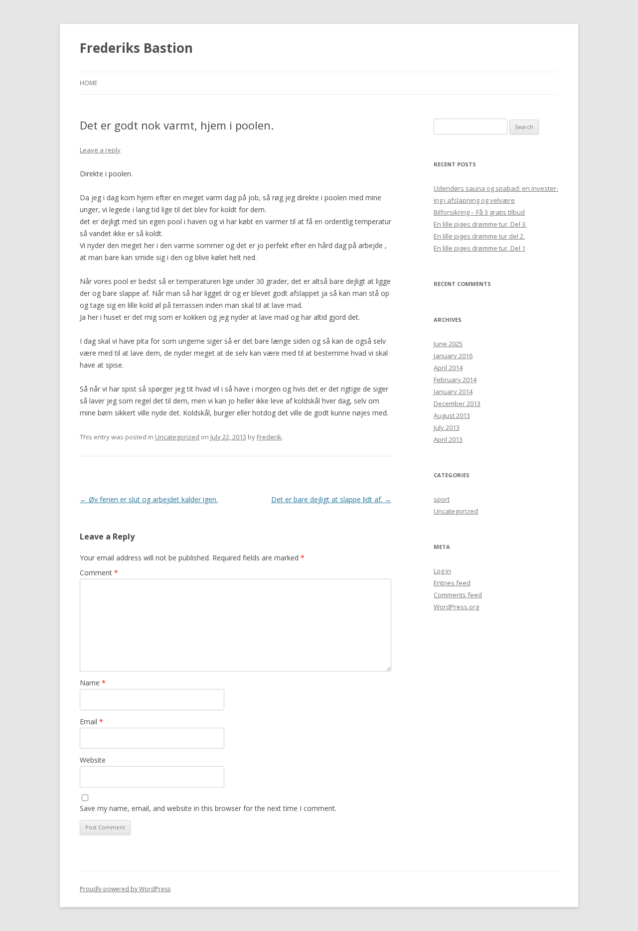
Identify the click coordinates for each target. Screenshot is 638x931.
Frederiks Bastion (136, 48)
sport (442, 499)
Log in (442, 570)
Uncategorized (177, 436)
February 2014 (455, 379)
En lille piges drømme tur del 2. (479, 236)
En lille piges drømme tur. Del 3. (480, 224)
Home (88, 83)
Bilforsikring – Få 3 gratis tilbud (479, 212)
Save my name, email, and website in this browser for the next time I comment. (208, 808)
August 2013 (452, 415)
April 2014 (448, 367)
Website (93, 760)
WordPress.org (456, 606)
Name (93, 682)
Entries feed (452, 582)
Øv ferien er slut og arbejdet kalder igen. (149, 499)
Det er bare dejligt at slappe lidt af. (331, 499)
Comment (99, 572)
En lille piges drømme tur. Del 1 (479, 248)
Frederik (269, 436)
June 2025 (448, 343)
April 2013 (448, 439)
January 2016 (453, 355)
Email (91, 721)
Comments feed (458, 594)
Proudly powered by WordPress (125, 889)
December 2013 (457, 403)
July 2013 (447, 427)
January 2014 (453, 391)
